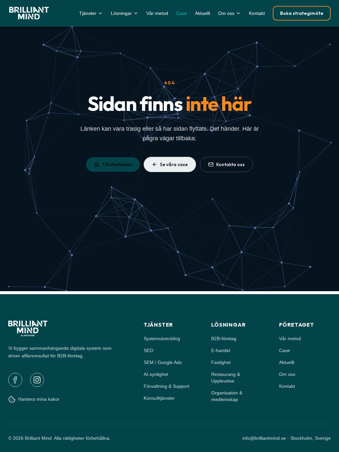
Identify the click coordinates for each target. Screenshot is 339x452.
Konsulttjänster (159, 398)
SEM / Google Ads (163, 362)
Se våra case (174, 164)
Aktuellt (202, 13)
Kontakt (257, 13)
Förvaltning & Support (166, 386)
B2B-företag (223, 338)
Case (181, 13)
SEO (148, 350)
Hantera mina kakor (39, 399)
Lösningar (121, 13)
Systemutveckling (162, 338)
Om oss (226, 13)
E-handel (220, 350)
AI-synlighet (156, 374)
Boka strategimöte (301, 13)
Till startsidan (117, 164)
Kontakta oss (230, 164)
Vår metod (157, 13)
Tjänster (87, 13)
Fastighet (221, 362)
